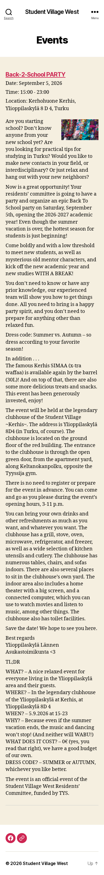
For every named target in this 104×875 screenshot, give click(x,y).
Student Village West (52, 12)
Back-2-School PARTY (35, 74)
